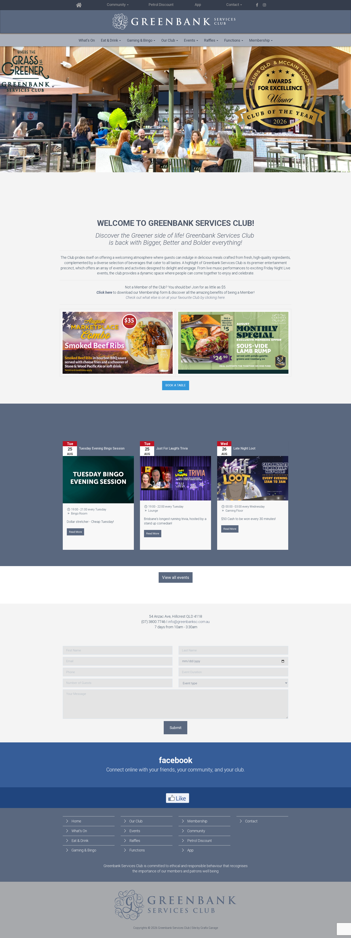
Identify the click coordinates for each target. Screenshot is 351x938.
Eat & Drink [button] (110, 40)
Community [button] (117, 4)
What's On (87, 40)
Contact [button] (233, 4)
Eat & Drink (80, 840)
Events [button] (190, 40)
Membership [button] (260, 40)
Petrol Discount (161, 4)
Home (76, 821)
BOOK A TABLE (176, 385)
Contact (251, 821)
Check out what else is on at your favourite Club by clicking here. (175, 297)
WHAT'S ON (175, 424)
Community (196, 831)
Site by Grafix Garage (205, 927)
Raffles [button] (210, 40)
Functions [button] (232, 40)
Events (134, 831)
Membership (197, 821)
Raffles (134, 840)
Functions (137, 850)
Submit (175, 727)
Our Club (136, 821)
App (198, 4)
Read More (114, 533)
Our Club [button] (168, 40)
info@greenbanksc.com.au (189, 622)
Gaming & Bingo (84, 850)
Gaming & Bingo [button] (140, 40)
